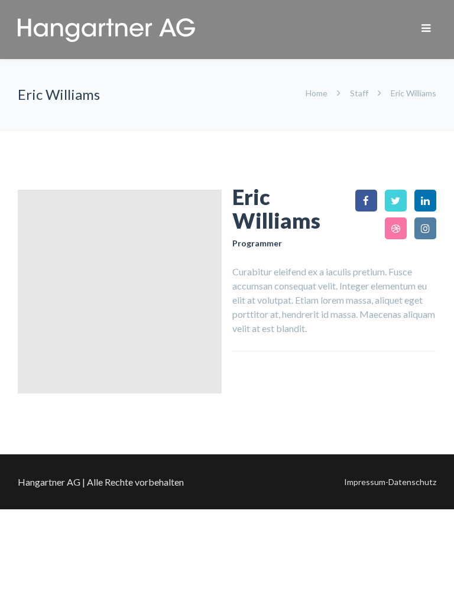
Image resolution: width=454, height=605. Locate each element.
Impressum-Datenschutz (390, 482)
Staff (359, 93)
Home (317, 93)
